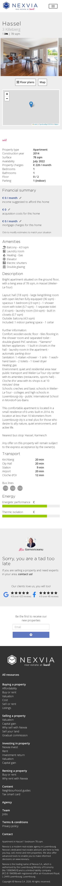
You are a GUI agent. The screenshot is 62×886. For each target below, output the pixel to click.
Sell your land (10, 731)
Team (6, 810)
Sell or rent (9, 704)
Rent (5, 751)
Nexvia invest (10, 747)
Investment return (13, 755)
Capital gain (9, 723)
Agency (7, 802)
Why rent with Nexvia (15, 778)
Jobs (5, 814)
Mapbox (56, 124)
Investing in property (16, 743)
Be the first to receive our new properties (31, 618)
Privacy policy (10, 826)
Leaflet (35, 124)
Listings (6, 708)
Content (7, 786)
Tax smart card (11, 794)
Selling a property (14, 716)
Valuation (8, 696)
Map (42, 82)
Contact (7, 834)
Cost (5, 700)
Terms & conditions (15, 822)
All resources (10, 674)
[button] (31, 104)
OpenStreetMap (43, 124)
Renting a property (14, 771)
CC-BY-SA (50, 124)
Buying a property (14, 684)
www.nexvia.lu (22, 859)
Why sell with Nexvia (14, 727)
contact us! (25, 574)
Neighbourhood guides (16, 790)
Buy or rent (9, 692)
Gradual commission (15, 735)
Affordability (9, 688)
